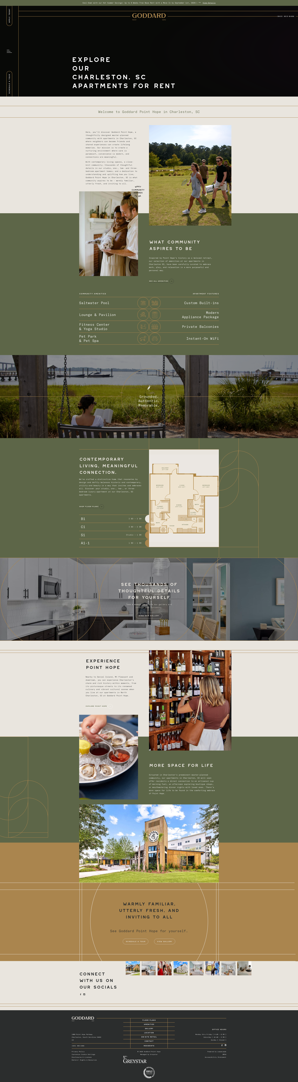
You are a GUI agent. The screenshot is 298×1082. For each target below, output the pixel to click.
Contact (149, 1041)
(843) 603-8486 (285, 16)
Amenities (149, 1024)
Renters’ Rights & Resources (84, 1060)
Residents (149, 1045)
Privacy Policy (78, 1051)
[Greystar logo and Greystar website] (149, 1061)
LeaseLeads (221, 1051)
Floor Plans (149, 1020)
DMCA (224, 1054)
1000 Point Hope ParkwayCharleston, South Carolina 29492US (86, 1037)
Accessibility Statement (215, 1057)
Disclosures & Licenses (82, 1057)
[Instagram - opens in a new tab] (84, 994)
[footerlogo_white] (83, 1019)
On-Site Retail (149, 1036)
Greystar (154, 1054)
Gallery (149, 1028)
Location (149, 1032)
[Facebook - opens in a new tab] (80, 994)
